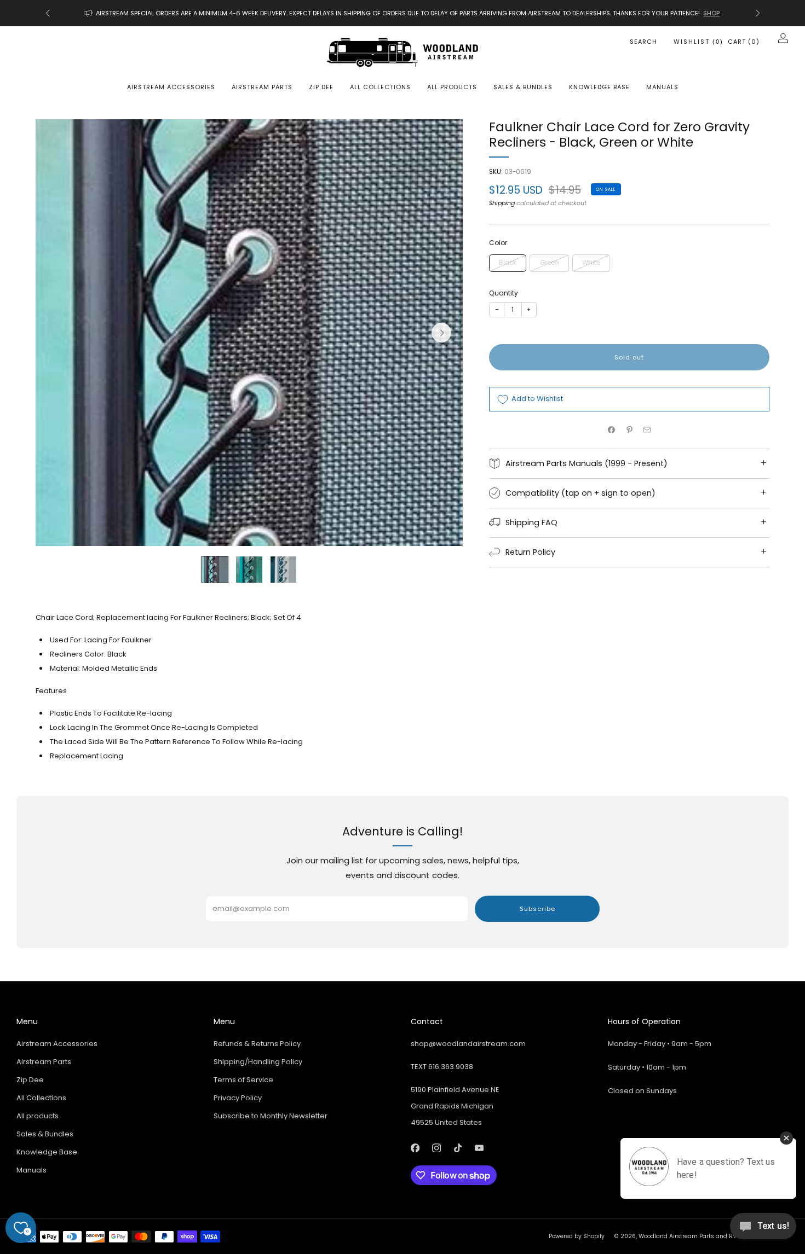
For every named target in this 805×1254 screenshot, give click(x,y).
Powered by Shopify (577, 1236)
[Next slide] (441, 332)
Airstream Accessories (171, 87)
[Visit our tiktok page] (457, 1148)
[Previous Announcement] (48, 13)
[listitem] (403, 13)
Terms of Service (243, 1080)
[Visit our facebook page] (415, 1148)
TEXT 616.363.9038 (442, 1066)
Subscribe (537, 908)
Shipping (502, 203)
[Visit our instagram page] (436, 1148)
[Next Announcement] (758, 13)
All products (452, 87)
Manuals (662, 87)
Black (507, 262)
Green (549, 262)
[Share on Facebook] (611, 430)
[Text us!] (763, 1230)
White (591, 262)
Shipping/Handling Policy (258, 1061)
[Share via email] (647, 430)
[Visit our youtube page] (479, 1148)
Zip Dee (321, 87)
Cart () (744, 41)
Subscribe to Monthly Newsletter (270, 1116)
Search (643, 41)
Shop (711, 13)
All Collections (380, 87)
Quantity (503, 293)
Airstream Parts (262, 87)
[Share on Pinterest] (629, 430)
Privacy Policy (238, 1098)
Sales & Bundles (523, 87)
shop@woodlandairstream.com (468, 1043)
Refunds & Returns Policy (257, 1043)
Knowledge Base (599, 87)
